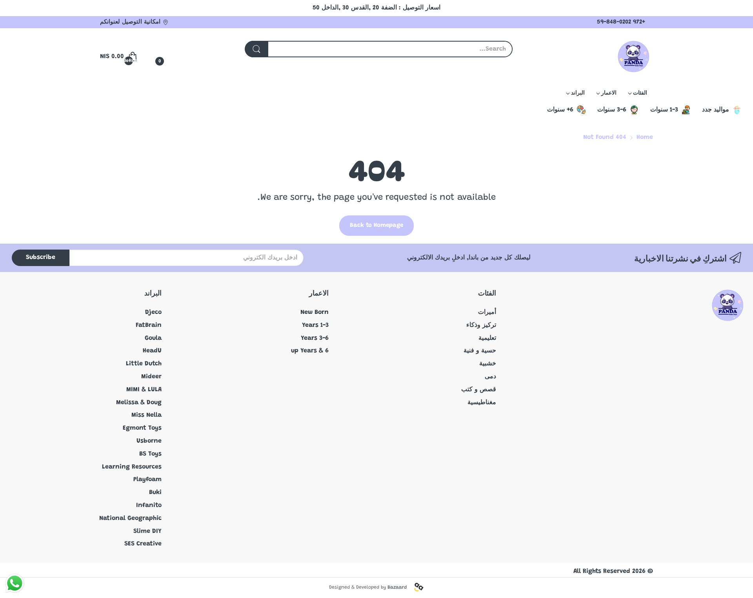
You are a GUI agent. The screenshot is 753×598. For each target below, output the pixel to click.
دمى (490, 377)
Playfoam (147, 479)
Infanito (149, 505)
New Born (314, 312)
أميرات (487, 312)
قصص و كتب (478, 390)
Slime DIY (147, 531)
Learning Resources (132, 467)
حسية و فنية (480, 351)
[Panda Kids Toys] (633, 56)
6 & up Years (310, 351)
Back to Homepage (376, 225)
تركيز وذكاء (481, 325)
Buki (155, 492)
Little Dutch (144, 364)
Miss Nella (146, 415)
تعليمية (487, 338)
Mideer (151, 377)
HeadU (152, 351)
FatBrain (149, 325)
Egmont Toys (142, 428)
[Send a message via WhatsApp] (14, 583)
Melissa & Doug (139, 402)
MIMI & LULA (144, 390)
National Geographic (130, 518)
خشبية (487, 364)
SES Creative (143, 544)
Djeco (153, 312)
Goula (153, 338)
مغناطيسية (481, 402)
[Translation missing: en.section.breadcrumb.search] (256, 49)
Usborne (149, 441)
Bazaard (397, 587)
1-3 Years (315, 325)
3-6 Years (315, 338)
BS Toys (150, 454)
